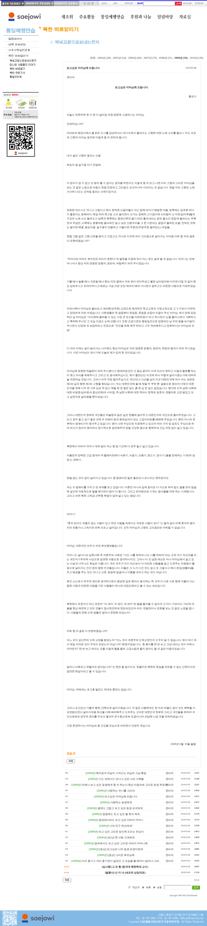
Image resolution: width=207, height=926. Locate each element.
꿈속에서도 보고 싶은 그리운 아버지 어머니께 (121, 843)
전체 (92, 57)
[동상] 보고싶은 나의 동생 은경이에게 (121, 849)
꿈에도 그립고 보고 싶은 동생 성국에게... (121, 808)
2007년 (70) (150, 57)
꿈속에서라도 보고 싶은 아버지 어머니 (121, 819)
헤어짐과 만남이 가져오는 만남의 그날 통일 (121, 773)
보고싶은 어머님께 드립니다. (121, 796)
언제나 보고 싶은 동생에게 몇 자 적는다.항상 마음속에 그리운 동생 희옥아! (125, 784)
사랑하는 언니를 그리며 (121, 790)
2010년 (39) (196, 57)
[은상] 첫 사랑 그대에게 (121, 837)
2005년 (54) (119, 57)
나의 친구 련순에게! (121, 825)
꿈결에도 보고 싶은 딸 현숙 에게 (121, 814)
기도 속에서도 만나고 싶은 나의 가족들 (121, 778)
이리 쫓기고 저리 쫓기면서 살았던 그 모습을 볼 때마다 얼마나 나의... (121, 860)
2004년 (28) (104, 57)
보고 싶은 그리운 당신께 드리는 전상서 (121, 831)
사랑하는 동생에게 (121, 802)
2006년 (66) (135, 57)
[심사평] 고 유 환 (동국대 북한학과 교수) (125, 866)
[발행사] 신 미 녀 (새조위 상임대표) (125, 872)
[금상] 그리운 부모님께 (121, 855)
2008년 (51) (165, 57)
